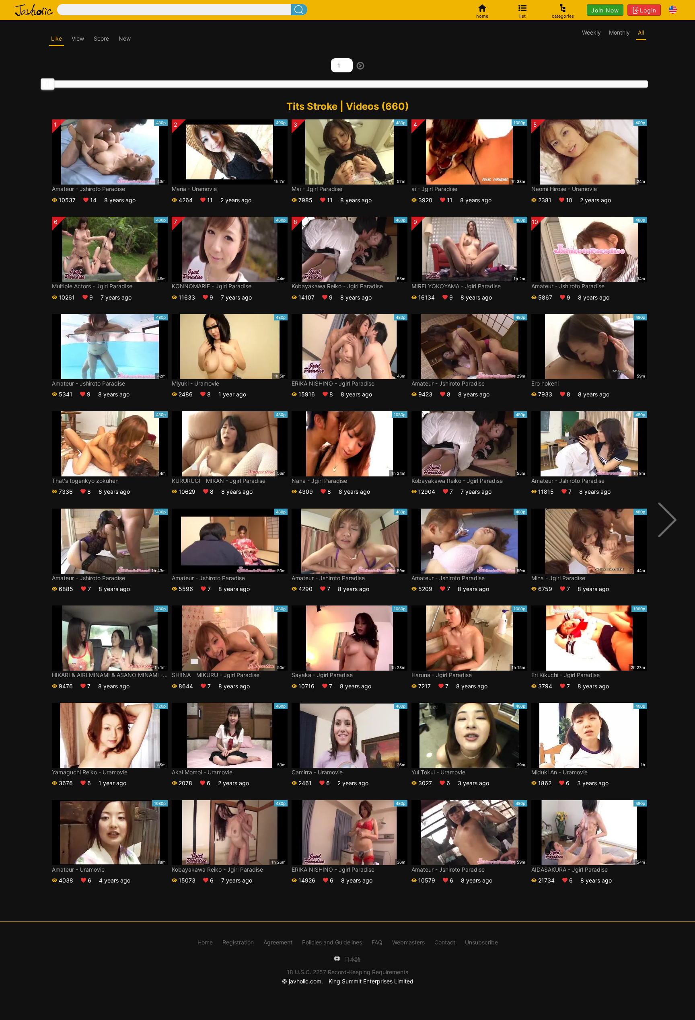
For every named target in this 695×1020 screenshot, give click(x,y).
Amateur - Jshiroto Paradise (88, 188)
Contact (444, 942)
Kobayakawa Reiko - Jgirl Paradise (337, 286)
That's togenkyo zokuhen (85, 480)
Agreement (277, 942)
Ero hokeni (545, 383)
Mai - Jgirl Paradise (317, 188)
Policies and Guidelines (332, 942)
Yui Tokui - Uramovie (438, 772)
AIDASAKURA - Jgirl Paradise (569, 869)
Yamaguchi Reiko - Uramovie (89, 772)
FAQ (377, 942)
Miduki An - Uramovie (559, 772)
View (78, 38)
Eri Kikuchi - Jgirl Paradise (565, 674)
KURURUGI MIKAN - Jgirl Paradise (218, 480)
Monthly (619, 32)
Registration (238, 942)
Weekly (591, 32)
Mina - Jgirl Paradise (558, 578)
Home (205, 942)
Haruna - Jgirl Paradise (441, 674)
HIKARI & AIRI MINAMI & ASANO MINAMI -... (110, 674)
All (641, 32)
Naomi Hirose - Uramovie (564, 188)
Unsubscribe (481, 942)
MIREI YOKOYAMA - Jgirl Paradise (456, 286)
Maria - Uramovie (194, 188)
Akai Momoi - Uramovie (202, 772)
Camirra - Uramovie (317, 772)
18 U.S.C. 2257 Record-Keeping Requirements (347, 972)
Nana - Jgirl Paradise (319, 480)
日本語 (351, 959)
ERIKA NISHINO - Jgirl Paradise (333, 383)
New (125, 38)
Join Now (605, 10)
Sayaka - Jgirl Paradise (322, 674)
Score (101, 38)
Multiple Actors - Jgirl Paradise (92, 286)
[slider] (47, 84)
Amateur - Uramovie (78, 869)
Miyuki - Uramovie (195, 383)
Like (56, 38)
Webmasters (408, 942)
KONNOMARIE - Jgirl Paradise (211, 286)
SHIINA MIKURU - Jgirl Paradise (215, 674)
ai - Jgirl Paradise (434, 188)
